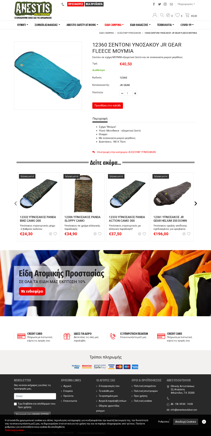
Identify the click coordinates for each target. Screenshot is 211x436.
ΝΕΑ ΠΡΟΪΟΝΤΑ (94, 4)
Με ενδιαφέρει (32, 291)
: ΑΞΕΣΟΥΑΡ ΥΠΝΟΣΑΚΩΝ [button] (126, 152)
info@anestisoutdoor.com (184, 409)
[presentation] (15, 203)
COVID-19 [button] (186, 25)
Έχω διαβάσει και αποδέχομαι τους (37, 405)
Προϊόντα (68, 396)
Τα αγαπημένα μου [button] (108, 396)
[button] (169, 17)
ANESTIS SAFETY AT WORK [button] (81, 25)
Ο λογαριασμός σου (109, 386)
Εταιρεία (68, 391)
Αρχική (67, 386)
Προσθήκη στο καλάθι (107, 105)
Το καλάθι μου (106, 391)
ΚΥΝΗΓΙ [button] (21, 25)
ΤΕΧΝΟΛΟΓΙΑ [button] (164, 25)
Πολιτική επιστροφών (146, 391)
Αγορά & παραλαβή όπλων (112, 401)
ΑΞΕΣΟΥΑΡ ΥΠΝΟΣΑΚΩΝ (129, 33)
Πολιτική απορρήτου (145, 386)
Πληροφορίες (185, 4)
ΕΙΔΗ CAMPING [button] (113, 25)
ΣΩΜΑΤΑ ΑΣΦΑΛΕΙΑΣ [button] (46, 25)
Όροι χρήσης (25, 407)
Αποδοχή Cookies (185, 421)
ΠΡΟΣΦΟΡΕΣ (75, 4)
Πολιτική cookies (143, 401)
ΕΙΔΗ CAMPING (106, 33)
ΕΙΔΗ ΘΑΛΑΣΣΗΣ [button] (139, 25)
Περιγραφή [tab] (99, 118)
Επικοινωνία (70, 401)
